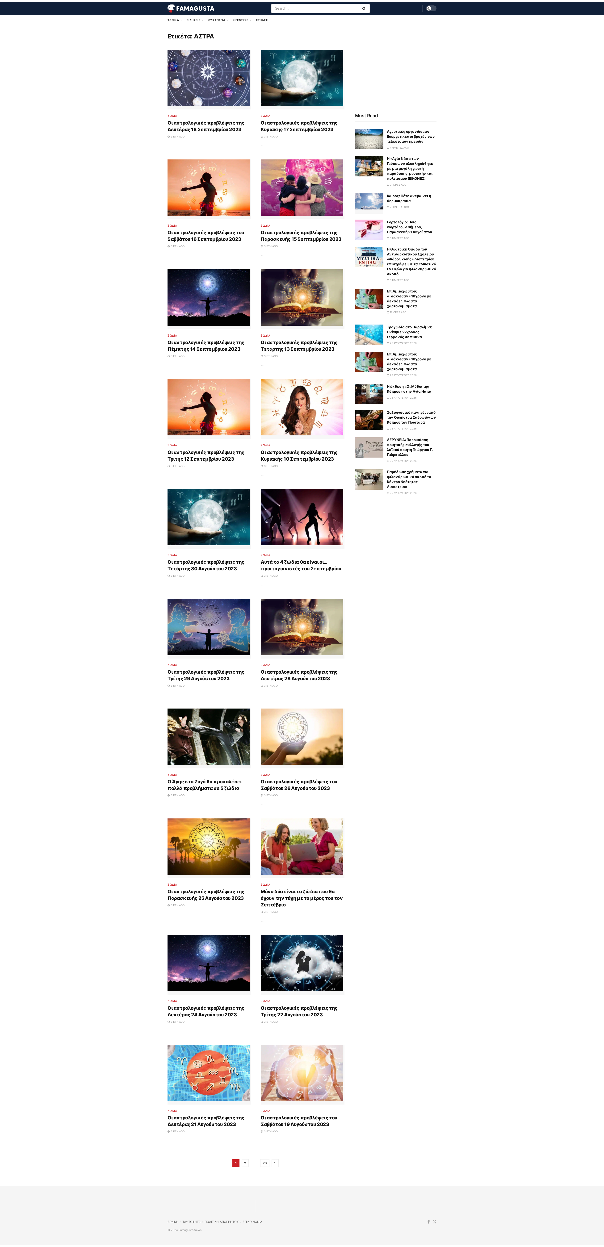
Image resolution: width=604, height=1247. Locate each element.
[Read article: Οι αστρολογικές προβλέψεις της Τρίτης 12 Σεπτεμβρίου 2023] (209, 409)
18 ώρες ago (397, 312)
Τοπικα (173, 20)
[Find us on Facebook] (429, 1222)
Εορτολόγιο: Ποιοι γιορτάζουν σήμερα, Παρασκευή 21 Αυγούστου (409, 227)
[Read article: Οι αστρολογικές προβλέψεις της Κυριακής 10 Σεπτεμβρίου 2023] (302, 409)
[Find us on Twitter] (434, 1222)
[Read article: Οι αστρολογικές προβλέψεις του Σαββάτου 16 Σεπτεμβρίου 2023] (209, 189)
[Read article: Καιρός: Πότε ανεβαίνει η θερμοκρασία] (369, 203)
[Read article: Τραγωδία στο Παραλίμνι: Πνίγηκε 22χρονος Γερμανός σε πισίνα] (369, 335)
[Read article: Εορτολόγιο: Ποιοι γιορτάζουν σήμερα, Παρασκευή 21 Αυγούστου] (369, 230)
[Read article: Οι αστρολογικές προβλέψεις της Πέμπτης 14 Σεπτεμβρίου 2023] (209, 299)
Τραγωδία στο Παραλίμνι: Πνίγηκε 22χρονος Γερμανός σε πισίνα (409, 332)
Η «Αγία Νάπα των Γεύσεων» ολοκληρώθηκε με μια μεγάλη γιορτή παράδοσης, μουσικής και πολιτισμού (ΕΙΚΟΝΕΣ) (410, 168)
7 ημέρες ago (399, 147)
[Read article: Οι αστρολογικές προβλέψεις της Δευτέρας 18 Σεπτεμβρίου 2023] (209, 80)
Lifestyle (240, 20)
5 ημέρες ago (399, 238)
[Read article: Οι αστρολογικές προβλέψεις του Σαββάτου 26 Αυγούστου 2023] (302, 738)
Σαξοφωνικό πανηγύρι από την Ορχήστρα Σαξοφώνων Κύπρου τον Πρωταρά (411, 417)
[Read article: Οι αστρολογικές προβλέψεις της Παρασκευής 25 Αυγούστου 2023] (209, 848)
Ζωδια (172, 115)
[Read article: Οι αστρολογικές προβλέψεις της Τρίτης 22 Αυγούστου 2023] (302, 965)
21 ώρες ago (397, 184)
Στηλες (262, 20)
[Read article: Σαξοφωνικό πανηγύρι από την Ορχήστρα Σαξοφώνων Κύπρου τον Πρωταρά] (369, 420)
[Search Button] (365, 8)
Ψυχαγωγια (216, 20)
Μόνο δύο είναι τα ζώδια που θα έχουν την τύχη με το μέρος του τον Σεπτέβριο (302, 898)
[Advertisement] (395, 68)
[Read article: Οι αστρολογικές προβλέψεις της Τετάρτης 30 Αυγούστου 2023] (209, 519)
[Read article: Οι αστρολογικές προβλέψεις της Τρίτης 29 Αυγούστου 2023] (209, 629)
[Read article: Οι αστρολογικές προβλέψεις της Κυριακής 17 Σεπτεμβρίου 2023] (302, 80)
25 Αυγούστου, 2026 (403, 343)
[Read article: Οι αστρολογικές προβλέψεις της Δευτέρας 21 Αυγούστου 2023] (209, 1075)
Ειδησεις (193, 20)
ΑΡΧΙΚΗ (173, 1222)
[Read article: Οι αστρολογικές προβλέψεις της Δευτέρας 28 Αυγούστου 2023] (302, 629)
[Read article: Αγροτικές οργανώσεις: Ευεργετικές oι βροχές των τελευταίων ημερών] (369, 139)
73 (265, 1163)
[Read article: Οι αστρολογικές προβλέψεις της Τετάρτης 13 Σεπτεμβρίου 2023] (302, 299)
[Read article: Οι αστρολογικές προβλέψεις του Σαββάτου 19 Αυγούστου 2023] (302, 1075)
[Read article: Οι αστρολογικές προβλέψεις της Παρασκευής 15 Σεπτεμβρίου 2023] (302, 189)
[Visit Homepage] (191, 8)
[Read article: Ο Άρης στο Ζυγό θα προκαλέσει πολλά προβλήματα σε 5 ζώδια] (209, 738)
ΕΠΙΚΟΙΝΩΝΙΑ (252, 1222)
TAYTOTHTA (191, 1222)
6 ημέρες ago (399, 280)
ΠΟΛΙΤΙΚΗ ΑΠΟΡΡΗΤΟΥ (222, 1222)
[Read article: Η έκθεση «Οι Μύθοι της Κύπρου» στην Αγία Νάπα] (369, 394)
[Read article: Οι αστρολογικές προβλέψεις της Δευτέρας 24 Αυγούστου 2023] (209, 965)
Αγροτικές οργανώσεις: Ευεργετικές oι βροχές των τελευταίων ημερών (411, 136)
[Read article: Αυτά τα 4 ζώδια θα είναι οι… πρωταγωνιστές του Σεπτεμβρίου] (302, 519)
